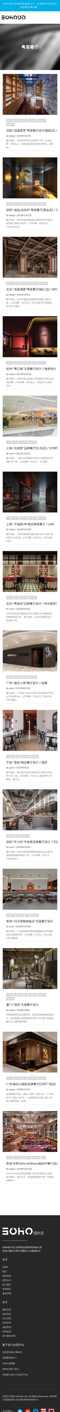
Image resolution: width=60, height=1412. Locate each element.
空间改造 (32, 120)
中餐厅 (9, 120)
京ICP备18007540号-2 (27, 1399)
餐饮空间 (10, 124)
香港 (44, 1157)
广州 (25, 677)
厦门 (25, 995)
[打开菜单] (48, 17)
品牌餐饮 (18, 120)
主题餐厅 (10, 283)
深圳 (25, 204)
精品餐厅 (42, 120)
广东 (27, 915)
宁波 (18, 756)
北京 (18, 283)
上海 (8, 442)
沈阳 (25, 120)
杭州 (34, 363)
